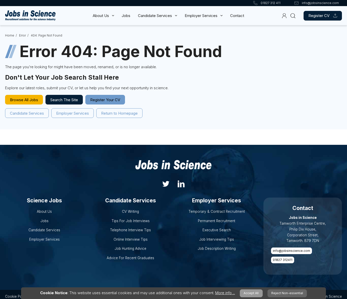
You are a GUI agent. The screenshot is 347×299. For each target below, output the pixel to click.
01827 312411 (282, 260)
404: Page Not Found (46, 35)
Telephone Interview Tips (130, 230)
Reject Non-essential (287, 293)
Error (22, 35)
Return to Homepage (119, 113)
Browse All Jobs (24, 99)
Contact (237, 15)
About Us (101, 15)
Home (9, 35)
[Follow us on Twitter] (166, 183)
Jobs (126, 15)
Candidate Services (155, 15)
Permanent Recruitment (216, 221)
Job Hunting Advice (130, 249)
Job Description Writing (217, 249)
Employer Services (201, 15)
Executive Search (216, 230)
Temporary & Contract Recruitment (216, 211)
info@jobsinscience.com (291, 251)
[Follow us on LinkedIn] (181, 183)
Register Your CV (105, 99)
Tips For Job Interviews (131, 221)
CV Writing (130, 211)
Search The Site (64, 99)
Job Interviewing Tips (216, 239)
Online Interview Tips (131, 239)
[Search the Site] (293, 15)
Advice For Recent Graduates (130, 258)
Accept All (251, 293)
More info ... (225, 292)
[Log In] (284, 15)
